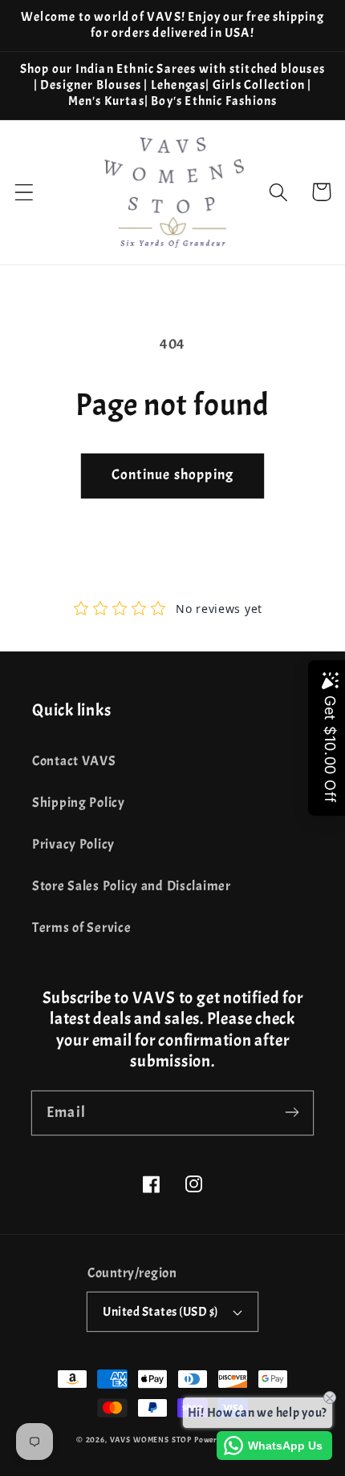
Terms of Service (82, 927)
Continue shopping (172, 475)
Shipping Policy (78, 802)
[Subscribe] (291, 1112)
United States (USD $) (160, 1312)
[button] (24, 192)
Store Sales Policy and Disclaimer (131, 885)
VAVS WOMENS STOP (151, 1439)
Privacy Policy (73, 844)
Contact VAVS (74, 760)
